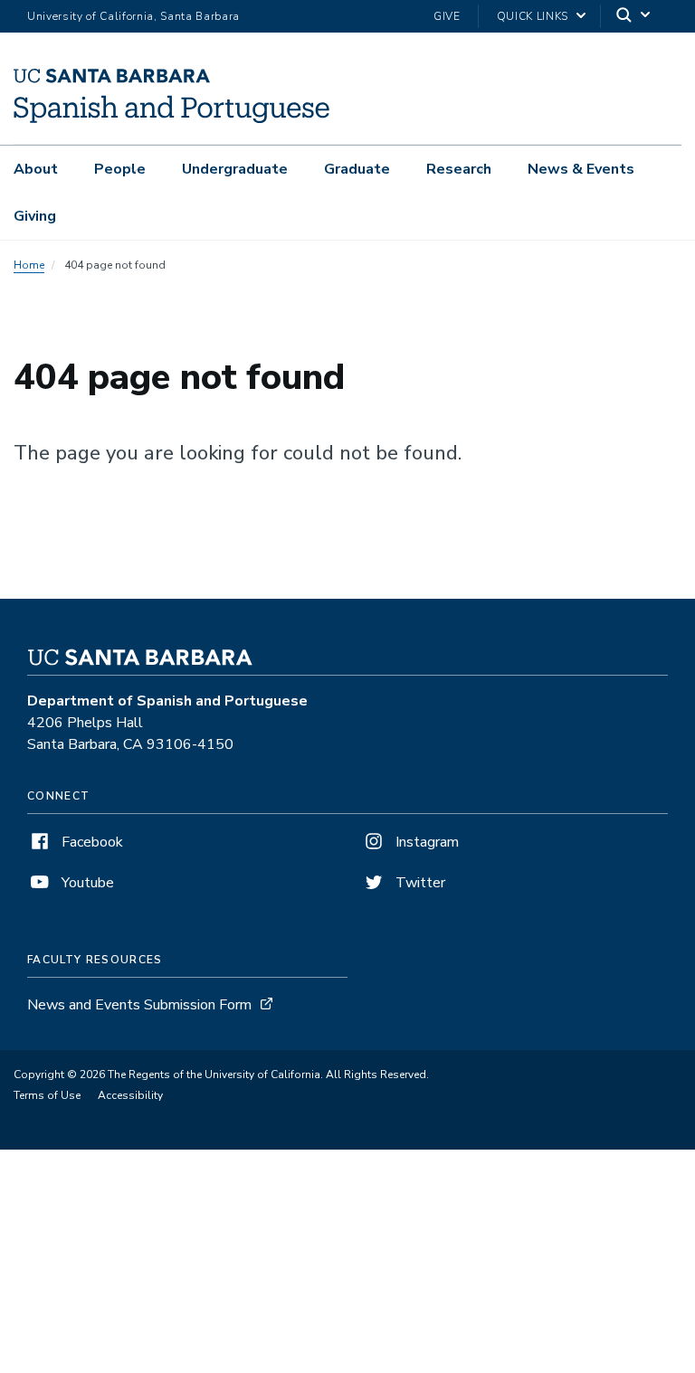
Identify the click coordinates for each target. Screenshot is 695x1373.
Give (447, 16)
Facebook (90, 842)
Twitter (418, 883)
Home (29, 265)
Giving (35, 216)
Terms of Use (47, 1095)
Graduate (357, 169)
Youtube (86, 883)
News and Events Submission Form (139, 1005)
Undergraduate (235, 169)
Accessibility (130, 1095)
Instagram (425, 842)
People (120, 169)
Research (458, 169)
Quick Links (532, 16)
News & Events (581, 169)
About (36, 169)
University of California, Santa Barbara (133, 16)
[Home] (171, 118)
